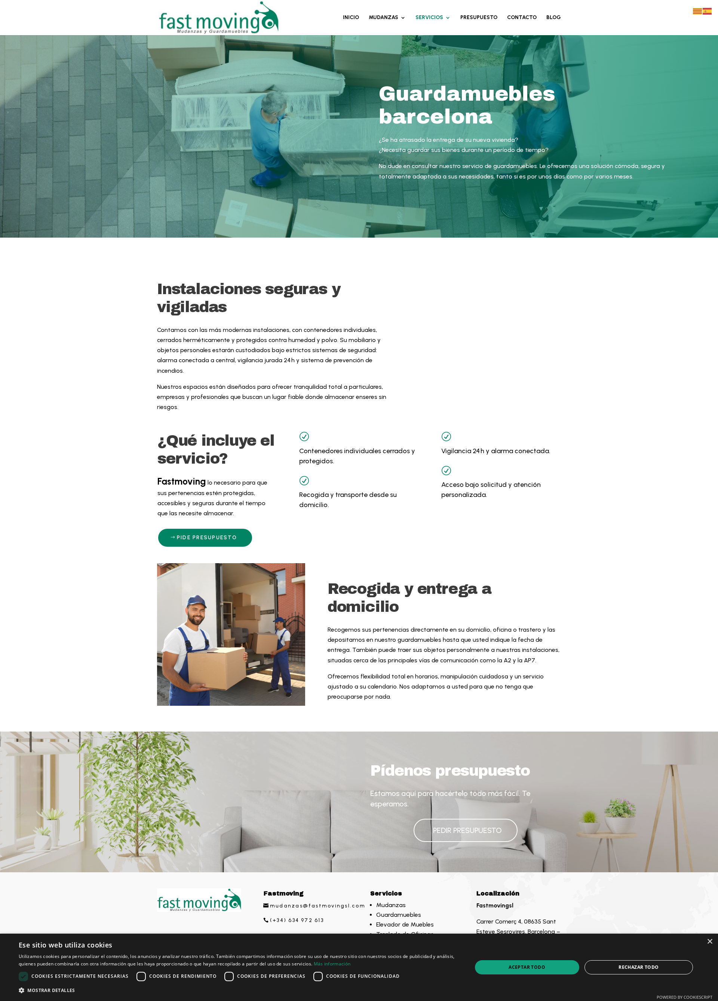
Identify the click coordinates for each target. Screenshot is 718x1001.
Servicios (429, 18)
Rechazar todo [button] (639, 967)
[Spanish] (707, 10)
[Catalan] (698, 10)
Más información (332, 964)
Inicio (351, 18)
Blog (553, 18)
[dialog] (359, 967)
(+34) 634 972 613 (297, 920)
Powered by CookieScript (684, 997)
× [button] (709, 941)
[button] (239, 990)
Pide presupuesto (207, 537)
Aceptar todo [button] (527, 967)
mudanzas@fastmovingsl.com (317, 906)
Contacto (522, 18)
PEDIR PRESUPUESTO (467, 830)
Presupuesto (478, 18)
